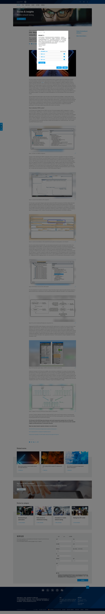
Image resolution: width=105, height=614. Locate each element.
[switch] (64, 54)
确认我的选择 (42, 62)
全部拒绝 (65, 67)
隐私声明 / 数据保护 (42, 45)
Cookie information (42, 44)
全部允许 (59, 67)
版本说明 (40, 46)
